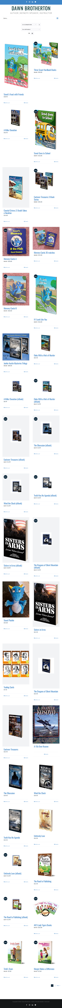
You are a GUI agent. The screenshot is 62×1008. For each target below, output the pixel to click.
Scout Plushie (9, 620)
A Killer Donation (10, 130)
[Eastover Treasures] (16, 726)
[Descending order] (39, 24)
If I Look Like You (40, 319)
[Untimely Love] (46, 820)
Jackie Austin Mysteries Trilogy (15, 363)
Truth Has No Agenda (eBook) (45, 495)
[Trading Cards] (16, 664)
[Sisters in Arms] (46, 604)
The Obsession (9, 793)
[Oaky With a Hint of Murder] (46, 343)
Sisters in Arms (40, 629)
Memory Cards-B (10, 308)
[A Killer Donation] (16, 117)
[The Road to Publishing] (46, 864)
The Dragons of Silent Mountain (46, 691)
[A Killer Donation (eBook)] (16, 386)
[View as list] (32, 33)
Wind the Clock (40, 793)
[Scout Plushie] (16, 599)
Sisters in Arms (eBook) (13, 565)
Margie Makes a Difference (44, 969)
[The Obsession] (16, 776)
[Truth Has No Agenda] (16, 821)
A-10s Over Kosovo (41, 746)
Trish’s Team (8, 969)
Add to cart (7, 102)
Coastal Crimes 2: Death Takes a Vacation (15, 212)
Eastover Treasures (11, 749)
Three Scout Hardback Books (45, 69)
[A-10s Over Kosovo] (46, 724)
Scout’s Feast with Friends (14, 94)
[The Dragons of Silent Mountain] (46, 666)
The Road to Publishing (42, 881)
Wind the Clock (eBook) (13, 503)
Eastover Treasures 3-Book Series (44, 198)
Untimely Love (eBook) (12, 873)
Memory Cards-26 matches (44, 252)
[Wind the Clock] (46, 776)
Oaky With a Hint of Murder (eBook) (44, 400)
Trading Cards (9, 687)
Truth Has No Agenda (12, 837)
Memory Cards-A (10, 258)
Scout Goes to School (42, 153)
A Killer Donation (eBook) (13, 399)
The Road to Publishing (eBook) (16, 917)
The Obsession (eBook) (42, 445)
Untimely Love (39, 836)
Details (26, 102)
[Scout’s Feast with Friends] (16, 65)
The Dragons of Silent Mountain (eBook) (46, 566)
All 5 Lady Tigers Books (43, 925)
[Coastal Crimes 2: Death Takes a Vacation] (16, 187)
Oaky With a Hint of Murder (44, 355)
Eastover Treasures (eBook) (14, 459)
